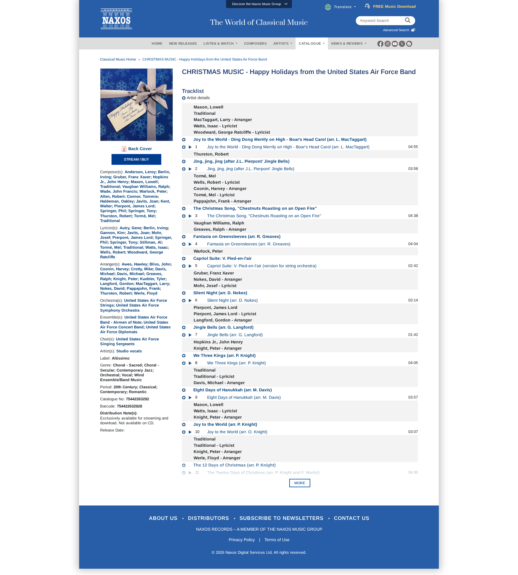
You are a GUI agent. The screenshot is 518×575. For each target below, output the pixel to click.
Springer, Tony (142, 211)
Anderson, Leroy (140, 172)
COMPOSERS (255, 43)
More (299, 483)
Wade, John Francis (118, 191)
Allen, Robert (112, 196)
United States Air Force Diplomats (135, 329)
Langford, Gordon (116, 283)
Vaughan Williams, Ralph (145, 186)
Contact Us (351, 518)
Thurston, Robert (116, 216)
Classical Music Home (118, 59)
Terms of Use (277, 539)
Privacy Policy (242, 539)
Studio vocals (129, 351)
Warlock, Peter (152, 191)
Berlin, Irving (156, 228)
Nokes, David (112, 288)
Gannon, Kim (112, 232)
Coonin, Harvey (114, 269)
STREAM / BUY (136, 159)
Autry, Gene (130, 228)
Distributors (209, 518)
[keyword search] (407, 20)
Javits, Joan (147, 201)
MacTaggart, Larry (152, 283)
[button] (259, 4)
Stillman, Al (151, 242)
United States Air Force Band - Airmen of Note (133, 319)
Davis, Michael (130, 273)
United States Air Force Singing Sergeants (129, 341)
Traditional (110, 186)
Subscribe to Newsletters (282, 518)
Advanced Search (397, 30)
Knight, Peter (125, 279)
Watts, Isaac (156, 247)
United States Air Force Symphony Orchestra (129, 307)
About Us (164, 518)
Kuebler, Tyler (152, 279)
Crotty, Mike (142, 269)
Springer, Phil (113, 211)
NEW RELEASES (183, 43)
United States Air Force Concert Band (134, 324)
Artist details (198, 97)
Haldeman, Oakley (117, 201)
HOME (157, 43)
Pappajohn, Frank (143, 288)
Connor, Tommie (142, 196)
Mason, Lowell (144, 181)
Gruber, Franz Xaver (131, 177)
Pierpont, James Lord (134, 206)
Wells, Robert (112, 252)
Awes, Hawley (134, 264)
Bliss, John (160, 264)
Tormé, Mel (144, 216)
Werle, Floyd (145, 293)
